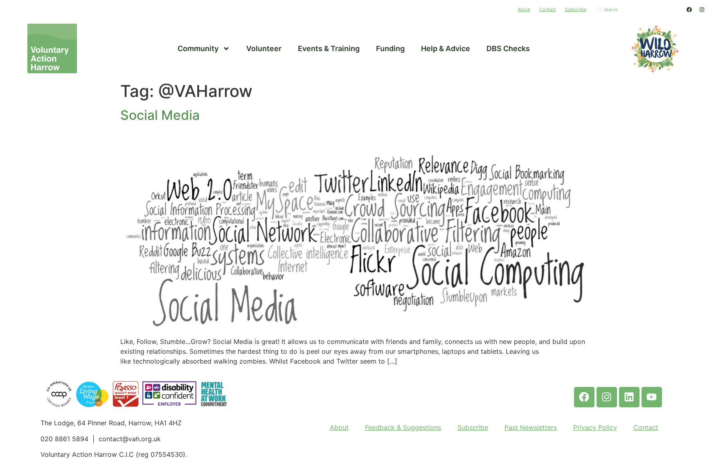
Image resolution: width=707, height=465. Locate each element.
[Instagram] (701, 9)
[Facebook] (689, 9)
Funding (390, 48)
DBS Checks (508, 48)
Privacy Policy (595, 427)
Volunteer (263, 48)
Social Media (160, 115)
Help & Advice (445, 48)
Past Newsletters (530, 427)
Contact (547, 9)
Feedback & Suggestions (403, 427)
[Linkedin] (629, 397)
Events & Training (329, 48)
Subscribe (575, 9)
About (524, 9)
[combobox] (637, 9)
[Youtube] (652, 397)
